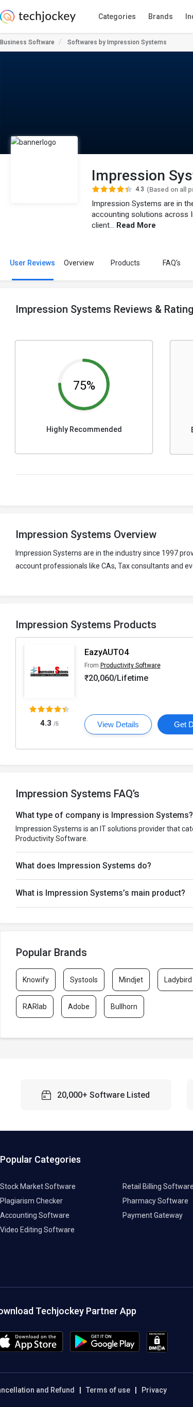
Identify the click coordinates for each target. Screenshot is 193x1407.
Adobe (79, 1006)
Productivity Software (130, 665)
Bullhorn (124, 1006)
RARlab (35, 1006)
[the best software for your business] (38, 20)
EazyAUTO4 (106, 652)
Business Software (27, 42)
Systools (84, 980)
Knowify (36, 980)
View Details (118, 724)
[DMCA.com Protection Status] (157, 1350)
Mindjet (131, 980)
